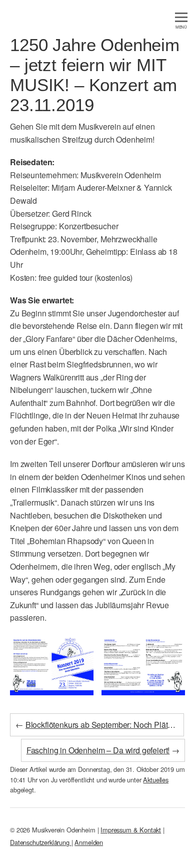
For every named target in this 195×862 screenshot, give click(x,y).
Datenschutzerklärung (41, 842)
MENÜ (181, 27)
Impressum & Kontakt (130, 829)
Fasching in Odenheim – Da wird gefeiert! (98, 750)
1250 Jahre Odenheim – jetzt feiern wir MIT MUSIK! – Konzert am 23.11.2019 (95, 75)
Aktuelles (155, 779)
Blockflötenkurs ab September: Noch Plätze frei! (108, 724)
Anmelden (88, 842)
